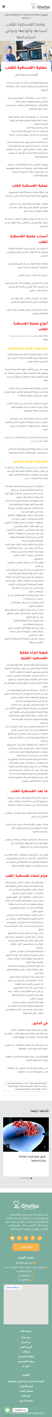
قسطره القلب (26, 1391)
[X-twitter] (26, 1238)
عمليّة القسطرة (31, 468)
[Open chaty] (7, 1410)
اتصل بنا (26, 1366)
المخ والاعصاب (26, 1386)
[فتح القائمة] (3, 6)
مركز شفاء (26, 1337)
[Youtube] (12, 1238)
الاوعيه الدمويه (26, 1400)
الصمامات (35, 441)
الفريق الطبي (26, 1347)
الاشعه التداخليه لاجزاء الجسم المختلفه (26, 1381)
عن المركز (26, 1342)
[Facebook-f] (32, 1238)
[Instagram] (19, 1238)
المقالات (26, 1351)
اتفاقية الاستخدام (26, 1356)
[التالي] (7, 1147)
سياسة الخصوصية (26, 1361)
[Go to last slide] (44, 1147)
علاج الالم (26, 1395)
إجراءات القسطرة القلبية (21, 336)
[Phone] (39, 1238)
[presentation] (26, 1134)
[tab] (31, 1178)
